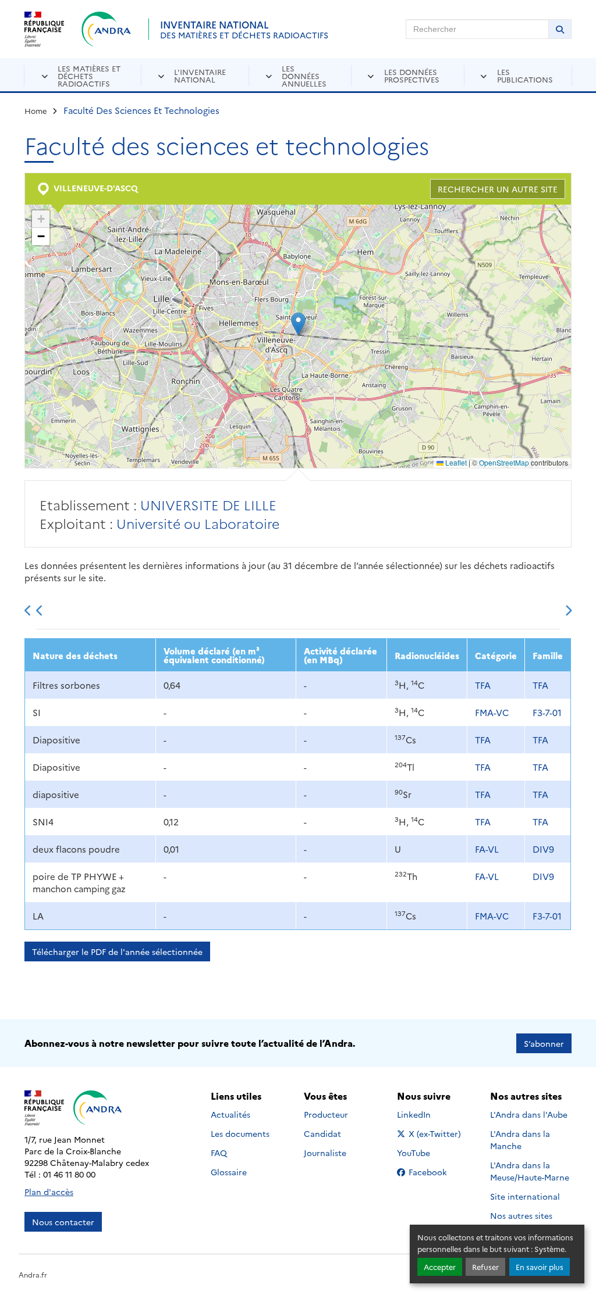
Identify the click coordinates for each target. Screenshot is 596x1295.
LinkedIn (426, 1114)
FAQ (219, 1152)
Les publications (525, 75)
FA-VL (487, 849)
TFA (483, 685)
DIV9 (543, 849)
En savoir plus (539, 1267)
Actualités (230, 1114)
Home (35, 110)
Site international (525, 1196)
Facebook (435, 1172)
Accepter (440, 1267)
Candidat (322, 1133)
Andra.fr (33, 1274)
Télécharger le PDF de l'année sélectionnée (117, 951)
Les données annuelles (304, 75)
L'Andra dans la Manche (520, 1139)
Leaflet (455, 462)
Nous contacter (63, 1222)
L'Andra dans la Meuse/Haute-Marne (529, 1171)
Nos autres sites (521, 1215)
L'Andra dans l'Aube (528, 1114)
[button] (298, 324)
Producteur (326, 1114)
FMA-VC (492, 712)
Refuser (485, 1267)
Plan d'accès (48, 1191)
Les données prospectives (411, 75)
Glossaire (229, 1172)
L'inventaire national (200, 75)
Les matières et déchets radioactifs (89, 75)
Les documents (240, 1133)
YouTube (426, 1152)
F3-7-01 (547, 712)
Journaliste (325, 1152)
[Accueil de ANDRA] (106, 29)
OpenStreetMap (504, 462)
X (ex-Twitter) (435, 1133)
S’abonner (544, 1043)
